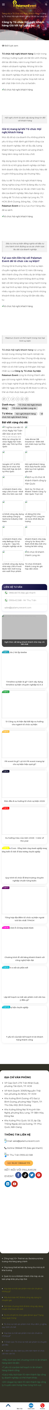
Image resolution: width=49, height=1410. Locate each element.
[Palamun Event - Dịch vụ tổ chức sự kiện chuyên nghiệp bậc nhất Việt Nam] (24, 4)
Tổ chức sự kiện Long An (24, 408)
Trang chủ (6, 13)
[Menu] (3, 4)
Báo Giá (19, 1408)
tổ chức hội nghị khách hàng (22, 415)
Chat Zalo (31, 1408)
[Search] (46, 4)
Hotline (42, 1408)
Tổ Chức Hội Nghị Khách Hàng (25, 13)
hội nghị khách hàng (26, 414)
